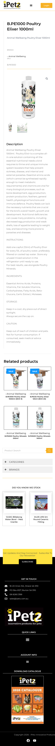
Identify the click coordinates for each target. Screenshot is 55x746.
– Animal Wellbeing (16, 56)
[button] (31, 5)
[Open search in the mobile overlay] (27, 450)
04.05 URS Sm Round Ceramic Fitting (40, 519)
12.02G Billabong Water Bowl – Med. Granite (14, 519)
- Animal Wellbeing (15, 394)
